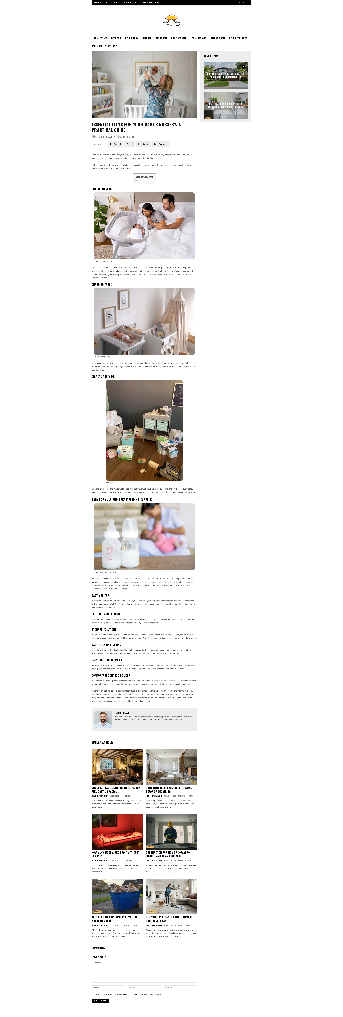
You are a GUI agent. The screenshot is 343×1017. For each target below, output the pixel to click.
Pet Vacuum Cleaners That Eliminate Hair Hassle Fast (170, 919)
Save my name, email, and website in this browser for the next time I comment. (128, 994)
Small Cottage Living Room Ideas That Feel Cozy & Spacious (117, 789)
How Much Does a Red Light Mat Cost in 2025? (116, 854)
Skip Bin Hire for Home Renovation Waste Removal (114, 919)
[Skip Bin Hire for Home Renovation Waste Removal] (117, 896)
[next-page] (243, 67)
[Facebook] (239, 2)
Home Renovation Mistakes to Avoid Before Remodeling (169, 789)
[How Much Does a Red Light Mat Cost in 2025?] (117, 832)
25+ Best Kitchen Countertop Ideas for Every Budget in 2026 (225, 105)
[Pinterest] (243, 2)
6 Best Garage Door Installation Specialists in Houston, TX (225, 75)
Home (94, 46)
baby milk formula (161, 680)
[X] (247, 2)
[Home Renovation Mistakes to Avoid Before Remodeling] (171, 767)
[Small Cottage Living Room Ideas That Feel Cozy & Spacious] (117, 767)
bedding (174, 619)
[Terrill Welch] (94, 137)
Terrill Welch (105, 137)
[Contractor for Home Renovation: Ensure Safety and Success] (171, 832)
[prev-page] (239, 67)
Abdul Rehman (116, 796)
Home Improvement (108, 46)
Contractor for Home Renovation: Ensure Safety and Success (168, 854)
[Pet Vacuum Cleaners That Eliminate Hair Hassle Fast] (171, 896)
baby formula (171, 582)
